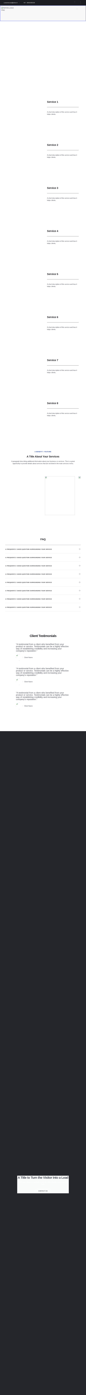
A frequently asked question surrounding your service (28, 549)
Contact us (43, 1191)
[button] (77, 9)
